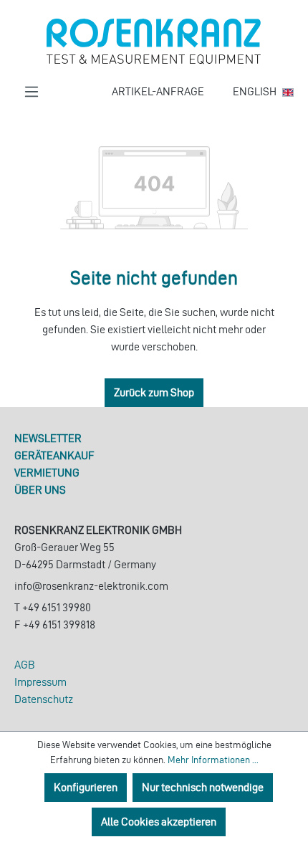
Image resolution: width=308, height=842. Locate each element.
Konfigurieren (85, 787)
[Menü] (31, 91)
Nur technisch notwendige (203, 787)
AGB (24, 665)
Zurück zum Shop (154, 392)
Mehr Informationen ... (213, 760)
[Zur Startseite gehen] (154, 41)
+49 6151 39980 (56, 607)
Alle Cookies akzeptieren (158, 821)
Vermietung (47, 473)
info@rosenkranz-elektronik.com (91, 586)
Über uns (40, 490)
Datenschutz (43, 699)
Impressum (40, 682)
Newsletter (48, 438)
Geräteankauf (54, 455)
